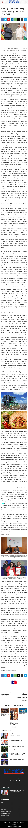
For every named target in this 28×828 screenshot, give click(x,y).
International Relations (5, 813)
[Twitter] (17, 780)
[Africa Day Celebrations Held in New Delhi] (5, 710)
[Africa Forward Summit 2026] (23, 710)
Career (10, 822)
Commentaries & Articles (6, 811)
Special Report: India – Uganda (10, 670)
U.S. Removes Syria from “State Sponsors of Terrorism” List (17, 753)
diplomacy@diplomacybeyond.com (16, 778)
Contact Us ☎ (21, 822)
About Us (5, 822)
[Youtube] (20, 780)
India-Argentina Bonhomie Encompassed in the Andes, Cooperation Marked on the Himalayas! (22, 696)
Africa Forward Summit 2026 (22, 714)
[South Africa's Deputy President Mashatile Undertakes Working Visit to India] (14, 714)
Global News (3, 809)
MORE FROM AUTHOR (18, 705)
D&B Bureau (4, 16)
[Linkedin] (14, 780)
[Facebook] (8, 780)
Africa (5, 4)
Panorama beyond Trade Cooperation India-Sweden (6, 694)
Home (2, 4)
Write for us (15, 822)
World (2, 802)
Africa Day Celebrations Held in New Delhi (5, 714)
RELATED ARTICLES (9, 705)
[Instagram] (11, 780)
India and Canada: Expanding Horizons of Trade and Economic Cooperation (17, 748)
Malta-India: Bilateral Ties (15, 740)
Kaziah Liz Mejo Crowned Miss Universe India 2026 (16, 760)
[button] (25, 1)
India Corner (3, 807)
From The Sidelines (5, 815)
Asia (2, 805)
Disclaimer (14, 824)
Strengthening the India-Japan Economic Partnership (16, 734)
